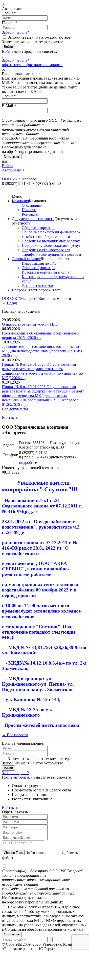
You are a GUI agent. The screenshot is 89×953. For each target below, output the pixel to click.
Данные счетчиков (37, 285)
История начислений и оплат (46, 272)
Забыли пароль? (15, 32)
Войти (7, 166)
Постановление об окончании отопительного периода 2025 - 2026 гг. (40, 335)
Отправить (12, 934)
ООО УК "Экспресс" (20, 298)
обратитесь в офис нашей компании (32, 65)
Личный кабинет (26, 259)
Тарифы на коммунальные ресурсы (51, 254)
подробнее (28, 462)
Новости (29, 210)
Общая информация (38, 227)
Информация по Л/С (39, 263)
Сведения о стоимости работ (46, 250)
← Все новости (15, 735)
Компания (20, 201)
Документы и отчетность (33, 219)
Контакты (30, 214)
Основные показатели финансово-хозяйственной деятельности (51, 234)
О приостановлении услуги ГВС (29, 324)
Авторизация (13, 170)
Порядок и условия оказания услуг (51, 245)
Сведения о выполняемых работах (51, 241)
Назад (12, 303)
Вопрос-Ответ (24, 290)
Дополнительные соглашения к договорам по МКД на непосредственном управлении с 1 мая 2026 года (42, 351)
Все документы (15, 409)
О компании (32, 205)
